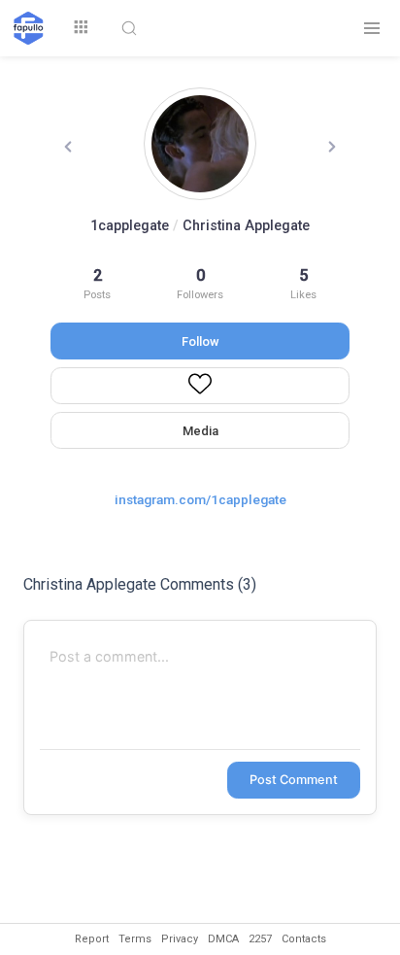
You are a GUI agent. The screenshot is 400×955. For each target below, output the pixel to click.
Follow (200, 341)
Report (92, 939)
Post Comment (294, 779)
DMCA (223, 939)
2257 (260, 939)
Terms (134, 939)
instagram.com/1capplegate (200, 499)
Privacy (179, 939)
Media (200, 431)
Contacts (304, 939)
